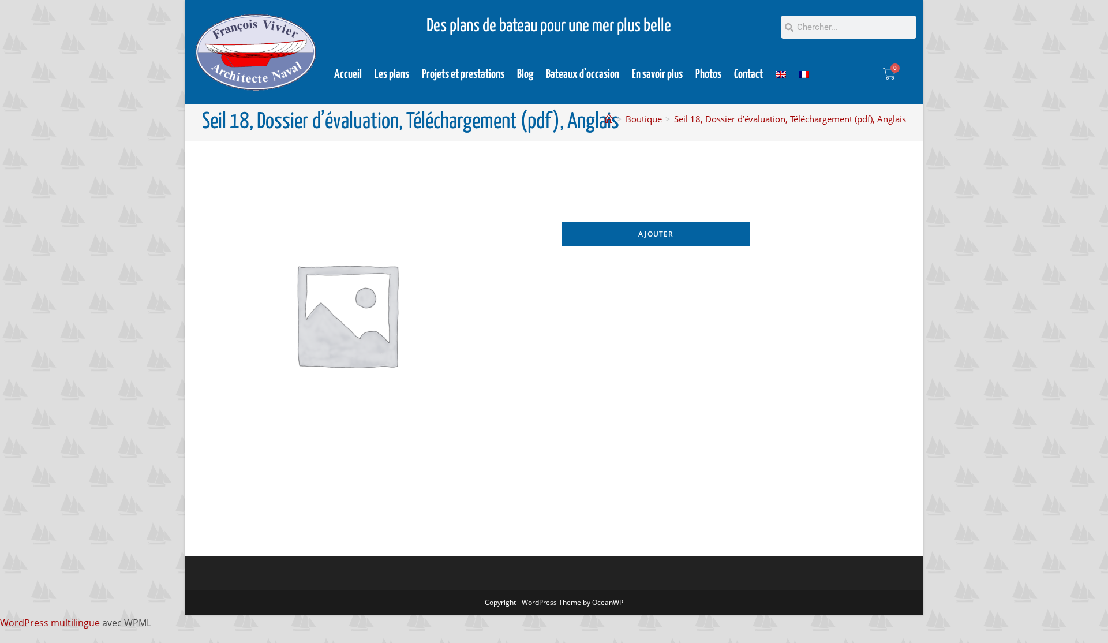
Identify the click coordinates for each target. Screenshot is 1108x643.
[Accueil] (609, 119)
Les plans (392, 74)
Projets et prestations (463, 74)
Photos (708, 74)
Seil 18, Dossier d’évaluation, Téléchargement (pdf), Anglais (790, 119)
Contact (748, 74)
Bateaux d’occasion (582, 74)
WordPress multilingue (50, 622)
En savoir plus (657, 74)
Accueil (348, 74)
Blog (525, 74)
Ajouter (655, 234)
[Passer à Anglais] (780, 74)
